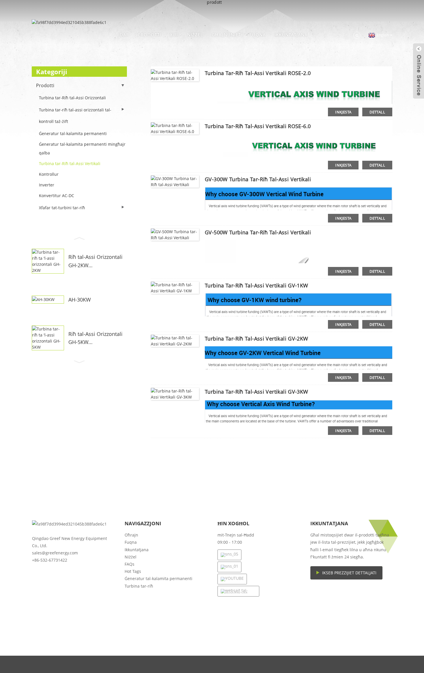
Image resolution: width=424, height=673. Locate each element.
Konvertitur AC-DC (56, 195)
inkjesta (343, 112)
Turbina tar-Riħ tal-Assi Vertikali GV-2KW (256, 338)
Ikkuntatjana (291, 35)
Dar (124, 35)
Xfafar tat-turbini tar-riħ (62, 207)
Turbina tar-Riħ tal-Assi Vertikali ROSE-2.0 (258, 73)
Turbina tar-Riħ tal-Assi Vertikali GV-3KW (256, 391)
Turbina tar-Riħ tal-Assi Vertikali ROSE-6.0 (258, 126)
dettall (377, 112)
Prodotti (149, 35)
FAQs (129, 564)
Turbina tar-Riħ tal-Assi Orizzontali (72, 97)
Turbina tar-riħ (139, 586)
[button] (79, 237)
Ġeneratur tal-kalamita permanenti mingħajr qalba (82, 148)
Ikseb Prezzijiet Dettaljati (349, 572)
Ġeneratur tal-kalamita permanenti (73, 133)
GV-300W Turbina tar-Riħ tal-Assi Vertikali (258, 179)
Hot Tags (133, 571)
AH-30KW (79, 299)
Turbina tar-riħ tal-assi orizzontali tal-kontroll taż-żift (75, 115)
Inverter (46, 185)
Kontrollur (49, 174)
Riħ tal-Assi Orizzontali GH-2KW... (95, 261)
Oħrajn (131, 535)
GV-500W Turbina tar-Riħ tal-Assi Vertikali (258, 232)
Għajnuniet (226, 35)
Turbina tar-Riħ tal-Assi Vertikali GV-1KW (256, 285)
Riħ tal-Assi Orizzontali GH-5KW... (95, 338)
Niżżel (195, 35)
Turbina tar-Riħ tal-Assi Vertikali (69, 163)
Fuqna (257, 35)
